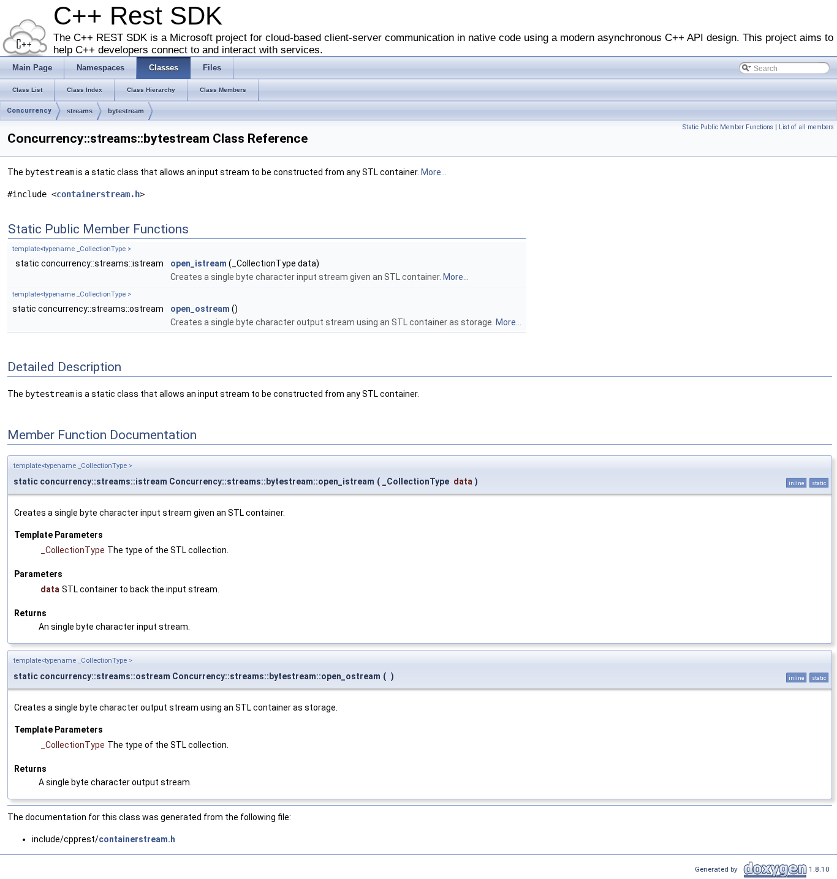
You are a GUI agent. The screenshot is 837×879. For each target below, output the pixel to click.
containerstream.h (98, 194)
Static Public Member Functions (728, 127)
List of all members (806, 127)
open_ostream (200, 309)
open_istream (198, 263)
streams (80, 111)
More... (434, 172)
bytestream (126, 111)
